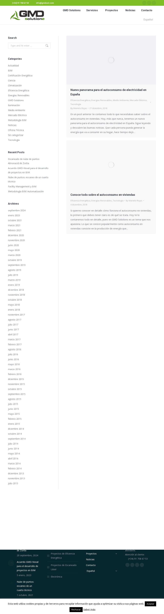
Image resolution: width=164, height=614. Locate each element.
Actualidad (13, 65)
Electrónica (56, 576)
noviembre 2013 (16, 478)
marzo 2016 (14, 369)
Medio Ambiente (121, 100)
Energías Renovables (101, 100)
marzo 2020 (14, 255)
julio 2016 (13, 354)
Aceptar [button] (150, 603)
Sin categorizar (15, 135)
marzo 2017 (14, 339)
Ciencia (11, 80)
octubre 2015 (15, 389)
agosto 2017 (14, 319)
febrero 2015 (14, 418)
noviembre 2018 (16, 294)
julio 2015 (13, 403)
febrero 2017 (14, 344)
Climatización (15, 85)
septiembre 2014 (16, 438)
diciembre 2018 (16, 289)
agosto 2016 (14, 349)
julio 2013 (13, 483)
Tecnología (75, 104)
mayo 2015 (14, 413)
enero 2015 (14, 423)
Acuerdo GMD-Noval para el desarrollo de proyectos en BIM (28, 170)
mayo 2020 (14, 250)
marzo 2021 (14, 225)
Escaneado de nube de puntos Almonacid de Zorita (23, 161)
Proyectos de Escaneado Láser (64, 567)
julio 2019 (13, 274)
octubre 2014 (15, 433)
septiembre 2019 (16, 265)
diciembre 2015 (16, 379)
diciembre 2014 (16, 428)
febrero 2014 (14, 468)
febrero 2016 (14, 374)
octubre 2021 (15, 220)
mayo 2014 (14, 453)
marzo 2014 (14, 463)
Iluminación (14, 105)
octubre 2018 (15, 299)
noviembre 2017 (16, 314)
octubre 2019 (15, 260)
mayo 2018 (14, 304)
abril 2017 (13, 334)
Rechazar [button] (76, 609)
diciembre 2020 (16, 235)
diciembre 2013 (16, 473)
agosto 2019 (14, 269)
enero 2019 (14, 284)
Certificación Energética (20, 75)
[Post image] (11, 563)
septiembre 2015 (16, 394)
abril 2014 (13, 458)
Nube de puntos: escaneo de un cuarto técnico (28, 179)
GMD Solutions (16, 100)
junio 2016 (13, 359)
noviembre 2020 (16, 240)
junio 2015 (13, 408)
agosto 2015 (14, 398)
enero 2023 (14, 215)
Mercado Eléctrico (138, 100)
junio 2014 (13, 448)
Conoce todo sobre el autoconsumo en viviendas (102, 194)
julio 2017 (13, 324)
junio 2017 (13, 329)
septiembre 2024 (16, 210)
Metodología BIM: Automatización (26, 191)
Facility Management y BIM (22, 186)
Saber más (89, 609)
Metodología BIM (17, 120)
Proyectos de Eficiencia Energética (63, 555)
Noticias (12, 125)
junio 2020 (13, 245)
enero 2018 (14, 309)
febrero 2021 (14, 230)
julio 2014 (13, 443)
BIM (10, 70)
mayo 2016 (14, 364)
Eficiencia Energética (80, 100)
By (78, 108)
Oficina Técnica (16, 130)
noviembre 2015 (16, 384)
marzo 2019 (14, 279)
